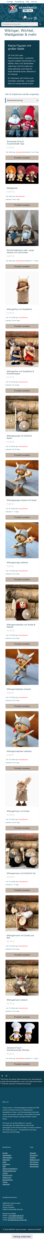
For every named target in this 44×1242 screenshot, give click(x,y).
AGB (4, 1166)
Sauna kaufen (34, 1166)
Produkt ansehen (22, 157)
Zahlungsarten (7, 1157)
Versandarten (7, 1155)
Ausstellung (19, 2)
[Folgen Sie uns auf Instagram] (6, 1075)
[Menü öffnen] (35, 18)
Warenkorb (6, 1160)
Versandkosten (20, 152)
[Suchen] (40, 24)
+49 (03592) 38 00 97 (16, 1215)
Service (34, 2)
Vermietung (34, 1155)
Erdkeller (33, 1157)
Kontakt (10, 2)
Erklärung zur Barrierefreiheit (8, 1179)
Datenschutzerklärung (8, 1169)
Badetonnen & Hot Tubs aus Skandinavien (34, 1162)
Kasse (4, 1162)
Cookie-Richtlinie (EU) (7, 1174)
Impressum (6, 1164)
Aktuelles (33, 1153)
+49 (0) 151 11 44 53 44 (15, 1218)
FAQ (27, 2)
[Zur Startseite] (22, 9)
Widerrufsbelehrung (8, 1171)
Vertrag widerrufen (6, 1183)
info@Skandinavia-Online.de (17, 1220)
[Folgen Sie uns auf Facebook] (2, 1075)
